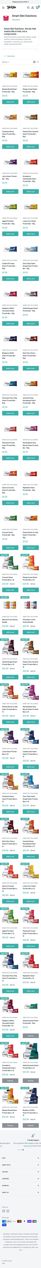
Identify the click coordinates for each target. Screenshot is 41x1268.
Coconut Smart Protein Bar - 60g (8, 533)
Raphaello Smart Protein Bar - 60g (29, 489)
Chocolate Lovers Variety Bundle (29, 621)
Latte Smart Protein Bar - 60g (9, 177)
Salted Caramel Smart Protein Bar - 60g (31, 1022)
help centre (15, 1146)
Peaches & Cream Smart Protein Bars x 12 (30, 933)
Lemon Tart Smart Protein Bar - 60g (29, 222)
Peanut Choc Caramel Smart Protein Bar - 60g (30, 134)
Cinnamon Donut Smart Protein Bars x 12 (9, 798)
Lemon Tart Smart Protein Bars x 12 (29, 887)
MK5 (3, 1263)
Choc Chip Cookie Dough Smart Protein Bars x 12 (30, 798)
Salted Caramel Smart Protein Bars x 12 (31, 1066)
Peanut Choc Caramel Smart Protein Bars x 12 (30, 664)
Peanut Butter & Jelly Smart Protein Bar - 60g (30, 534)
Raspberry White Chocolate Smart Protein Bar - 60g (8, 310)
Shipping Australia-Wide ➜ (20, 2)
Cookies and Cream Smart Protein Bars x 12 (30, 754)
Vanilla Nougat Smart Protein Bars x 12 (9, 663)
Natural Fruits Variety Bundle (10, 621)
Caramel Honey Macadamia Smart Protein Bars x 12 (29, 843)
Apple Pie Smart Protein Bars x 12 (8, 932)
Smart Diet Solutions (9, 86)
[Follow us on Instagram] (7, 1211)
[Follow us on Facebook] (3, 1211)
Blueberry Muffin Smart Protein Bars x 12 (30, 1112)
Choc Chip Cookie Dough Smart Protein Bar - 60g (30, 266)
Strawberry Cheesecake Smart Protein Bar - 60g (29, 178)
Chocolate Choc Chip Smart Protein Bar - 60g (9, 400)
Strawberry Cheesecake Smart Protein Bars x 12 (9, 1067)
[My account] (32, 7)
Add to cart (10, 102)
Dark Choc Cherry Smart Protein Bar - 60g (30, 355)
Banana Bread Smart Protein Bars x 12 (9, 1111)
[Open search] (28, 7)
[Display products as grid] (34, 62)
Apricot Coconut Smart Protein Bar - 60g (9, 490)
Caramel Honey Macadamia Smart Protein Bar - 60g (29, 400)
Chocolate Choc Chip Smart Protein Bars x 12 (9, 978)
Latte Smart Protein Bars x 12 (9, 753)
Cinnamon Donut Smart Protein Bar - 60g (9, 134)
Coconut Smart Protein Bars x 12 (8, 578)
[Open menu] (3, 8)
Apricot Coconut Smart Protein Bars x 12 (9, 888)
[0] (37, 7)
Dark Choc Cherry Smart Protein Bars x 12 (9, 843)
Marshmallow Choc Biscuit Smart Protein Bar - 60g (30, 445)
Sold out (31, 1036)
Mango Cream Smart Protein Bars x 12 (30, 578)
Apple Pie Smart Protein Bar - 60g (8, 222)
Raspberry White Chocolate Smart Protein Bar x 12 (8, 1023)
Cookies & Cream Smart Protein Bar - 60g (9, 266)
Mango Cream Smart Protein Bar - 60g (30, 90)
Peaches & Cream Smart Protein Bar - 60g (9, 445)
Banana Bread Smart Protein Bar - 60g (9, 90)
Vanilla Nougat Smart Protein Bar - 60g (30, 309)
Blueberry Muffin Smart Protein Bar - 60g (9, 355)
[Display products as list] (38, 62)
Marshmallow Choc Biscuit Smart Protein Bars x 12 (30, 709)
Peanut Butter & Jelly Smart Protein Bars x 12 (10, 709)
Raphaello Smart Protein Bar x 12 (29, 977)
